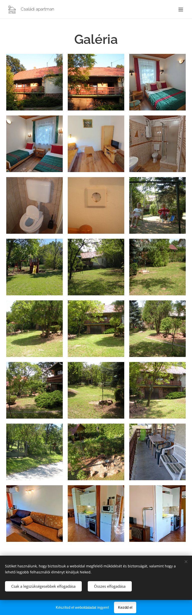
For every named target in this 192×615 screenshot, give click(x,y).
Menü (181, 9)
